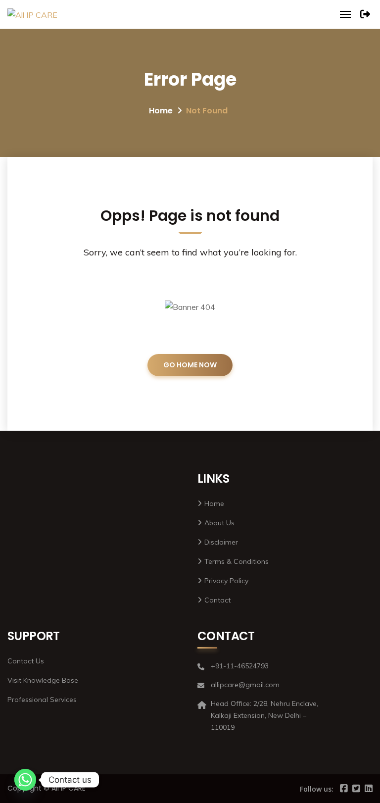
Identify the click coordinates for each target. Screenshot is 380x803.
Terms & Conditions (236, 561)
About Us (219, 522)
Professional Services (42, 699)
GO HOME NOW (190, 365)
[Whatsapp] (25, 780)
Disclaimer (221, 542)
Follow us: (316, 789)
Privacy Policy (226, 580)
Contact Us (25, 660)
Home (161, 110)
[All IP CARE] (32, 14)
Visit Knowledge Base (42, 680)
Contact (217, 600)
